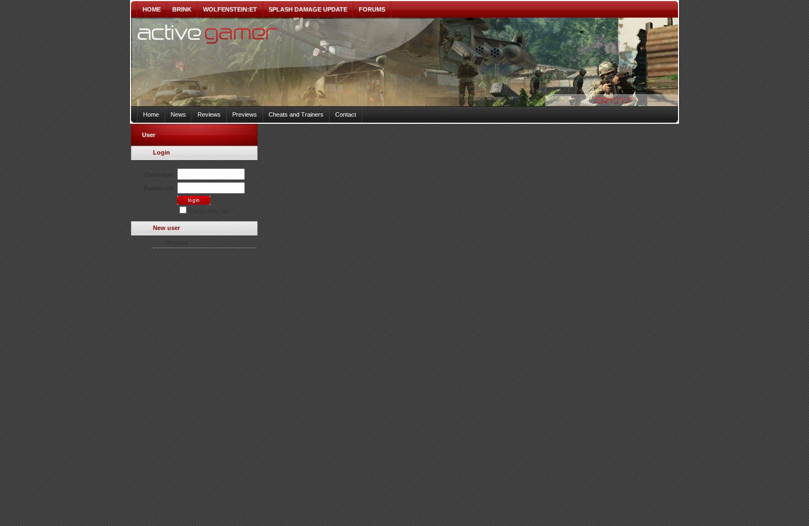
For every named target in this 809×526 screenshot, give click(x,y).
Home (151, 114)
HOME (152, 9)
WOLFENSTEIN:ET (230, 9)
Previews (244, 114)
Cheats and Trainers (296, 114)
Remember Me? (210, 211)
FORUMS (372, 9)
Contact (345, 114)
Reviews (209, 114)
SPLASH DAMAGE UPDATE (308, 9)
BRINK (182, 9)
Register (177, 242)
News (178, 114)
